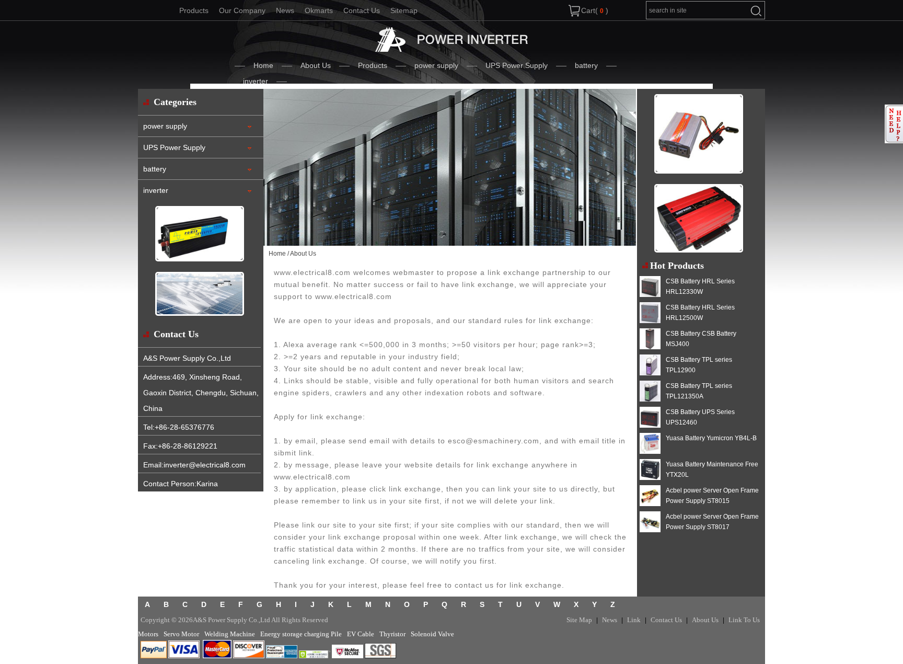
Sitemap (404, 10)
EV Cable (360, 634)
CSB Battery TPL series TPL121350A (699, 391)
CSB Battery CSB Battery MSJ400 (701, 339)
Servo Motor (181, 634)
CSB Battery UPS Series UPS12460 (700, 417)
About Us (315, 65)
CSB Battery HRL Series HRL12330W (700, 286)
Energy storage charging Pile (301, 634)
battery (586, 65)
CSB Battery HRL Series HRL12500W (700, 313)
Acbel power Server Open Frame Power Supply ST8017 (712, 522)
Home (263, 65)
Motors (148, 634)
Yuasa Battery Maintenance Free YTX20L (712, 469)
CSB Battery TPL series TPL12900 (699, 365)
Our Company (242, 10)
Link (634, 620)
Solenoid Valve (432, 634)
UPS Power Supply (516, 65)
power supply (436, 65)
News (285, 10)
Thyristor (392, 634)
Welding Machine (229, 634)
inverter (255, 81)
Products (194, 10)
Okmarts (319, 10)
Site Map (579, 620)
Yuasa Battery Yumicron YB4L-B (711, 438)
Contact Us (361, 10)
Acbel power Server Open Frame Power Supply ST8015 (712, 496)
